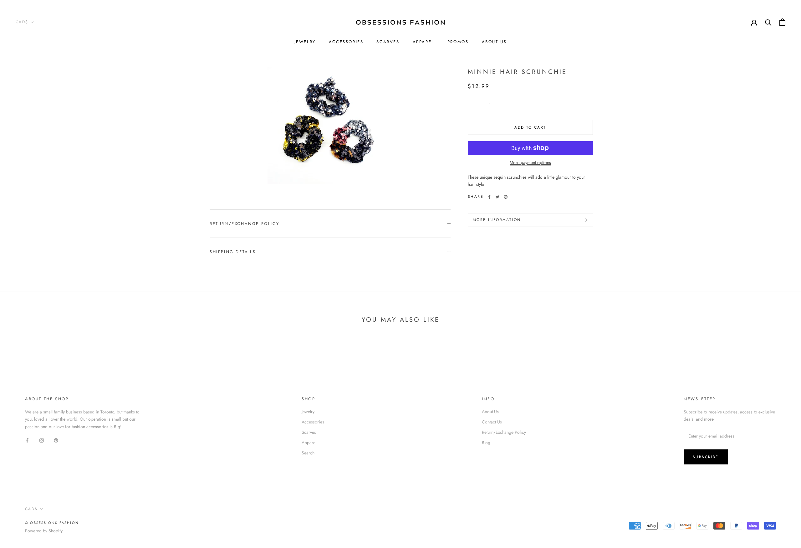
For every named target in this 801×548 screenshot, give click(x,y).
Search (308, 453)
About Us (494, 42)
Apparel (423, 42)
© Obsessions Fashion (52, 522)
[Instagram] (41, 440)
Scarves (387, 42)
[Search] (768, 22)
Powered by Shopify (44, 531)
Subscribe (706, 457)
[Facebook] (489, 197)
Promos (458, 42)
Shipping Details (233, 252)
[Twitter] (497, 197)
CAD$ (22, 22)
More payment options (530, 162)
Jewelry (305, 42)
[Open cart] (782, 22)
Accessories (346, 42)
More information (497, 220)
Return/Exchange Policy (244, 224)
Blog (486, 442)
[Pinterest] (506, 197)
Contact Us (492, 422)
